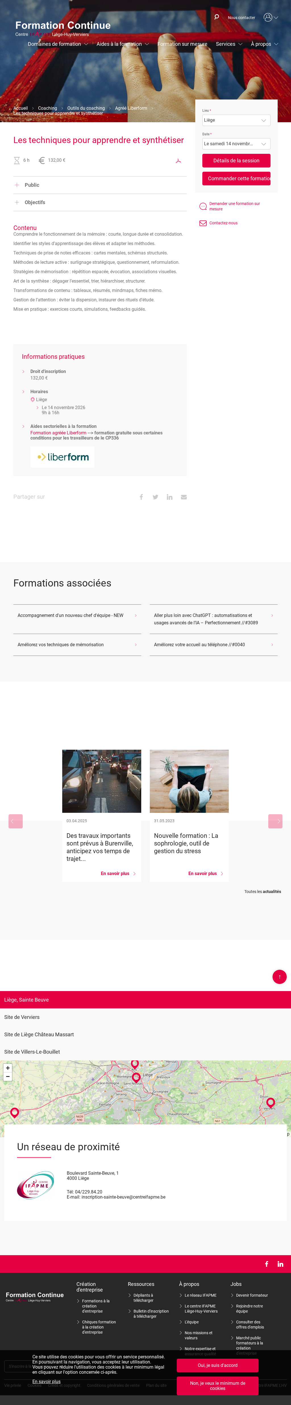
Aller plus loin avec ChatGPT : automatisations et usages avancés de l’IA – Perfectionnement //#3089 (206, 619)
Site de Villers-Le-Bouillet (32, 1052)
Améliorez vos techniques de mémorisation (61, 644)
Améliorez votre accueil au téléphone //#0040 (199, 644)
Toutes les (262, 891)
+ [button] (8, 1068)
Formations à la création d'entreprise (96, 1306)
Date (205, 134)
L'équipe (192, 1322)
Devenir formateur (252, 1295)
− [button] (8, 1076)
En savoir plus (46, 1381)
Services (225, 44)
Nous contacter (241, 17)
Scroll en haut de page (279, 976)
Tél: (70, 1192)
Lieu (205, 111)
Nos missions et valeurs (199, 1335)
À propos (261, 44)
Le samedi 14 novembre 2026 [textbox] (233, 143)
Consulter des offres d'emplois (250, 1324)
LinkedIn (280, 1264)
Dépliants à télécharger (143, 1298)
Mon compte (271, 17)
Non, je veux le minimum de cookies (217, 1386)
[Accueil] (66, 30)
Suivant (275, 821)
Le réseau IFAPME (201, 1295)
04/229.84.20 (88, 1192)
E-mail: (73, 1197)
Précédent (16, 821)
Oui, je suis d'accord (218, 1365)
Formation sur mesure (182, 44)
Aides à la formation (119, 44)
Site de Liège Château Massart (39, 1034)
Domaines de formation (54, 44)
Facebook (266, 1264)
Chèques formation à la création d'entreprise (99, 1327)
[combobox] (236, 120)
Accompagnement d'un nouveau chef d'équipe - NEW (70, 615)
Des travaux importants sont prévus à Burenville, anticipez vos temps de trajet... (102, 815)
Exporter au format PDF (178, 160)
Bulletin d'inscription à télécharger (151, 1314)
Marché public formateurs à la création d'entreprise (249, 1346)
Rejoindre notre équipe (249, 1308)
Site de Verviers (22, 1017)
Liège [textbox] (209, 120)
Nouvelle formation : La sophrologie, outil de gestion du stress (189, 815)
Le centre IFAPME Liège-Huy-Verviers (201, 1308)
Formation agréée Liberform (58, 433)
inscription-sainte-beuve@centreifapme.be (123, 1197)
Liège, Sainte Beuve (26, 1000)
